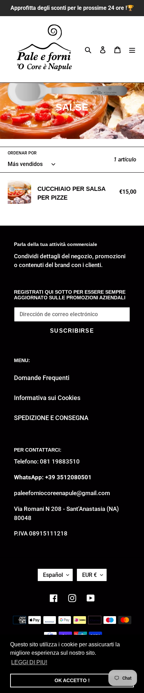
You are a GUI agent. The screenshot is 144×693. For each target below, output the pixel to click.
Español (53, 575)
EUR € (89, 575)
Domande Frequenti (42, 377)
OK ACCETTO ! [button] (72, 680)
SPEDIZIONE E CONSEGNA (51, 417)
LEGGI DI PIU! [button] (29, 662)
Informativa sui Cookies (47, 397)
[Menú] (132, 49)
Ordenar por (22, 153)
